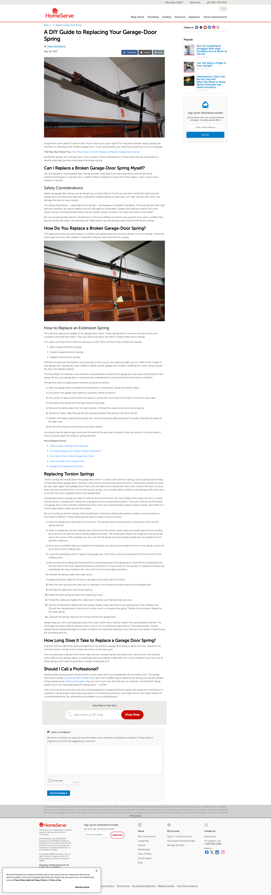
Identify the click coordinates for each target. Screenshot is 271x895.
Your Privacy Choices (187, 886)
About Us (195, 2)
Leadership (143, 840)
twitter (147, 52)
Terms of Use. (135, 815)
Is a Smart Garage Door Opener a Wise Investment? (75, 451)
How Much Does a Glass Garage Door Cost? (72, 456)
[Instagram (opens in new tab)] (223, 852)
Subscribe (117, 835)
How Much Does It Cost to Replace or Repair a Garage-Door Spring (105, 151)
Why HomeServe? (147, 836)
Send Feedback (58, 793)
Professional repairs (75, 681)
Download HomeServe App (181, 840)
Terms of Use (123, 886)
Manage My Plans (175, 845)
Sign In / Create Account (179, 836)
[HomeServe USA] (59, 12)
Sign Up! (205, 135)
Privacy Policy (19, 880)
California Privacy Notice (101, 886)
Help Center (210, 836)
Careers (142, 845)
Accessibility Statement (143, 886)
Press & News (144, 853)
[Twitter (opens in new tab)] (212, 852)
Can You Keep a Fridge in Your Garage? (211, 64)
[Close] (96, 871)
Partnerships (144, 849)
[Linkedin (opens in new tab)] (217, 852)
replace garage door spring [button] (68, 25)
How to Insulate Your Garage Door (67, 461)
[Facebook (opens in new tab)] (207, 852)
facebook (131, 52)
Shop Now (132, 714)
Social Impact (145, 858)
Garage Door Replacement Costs (66, 466)
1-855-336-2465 (212, 843)
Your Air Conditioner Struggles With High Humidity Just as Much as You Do (212, 50)
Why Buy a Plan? (174, 2)
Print (160, 52)
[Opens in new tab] (196, 28)
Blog (46, 25)
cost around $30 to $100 (76, 678)
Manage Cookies (82, 887)
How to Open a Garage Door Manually (69, 446)
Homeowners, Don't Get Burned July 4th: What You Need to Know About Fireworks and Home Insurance (211, 82)
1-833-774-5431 (218, 2)
